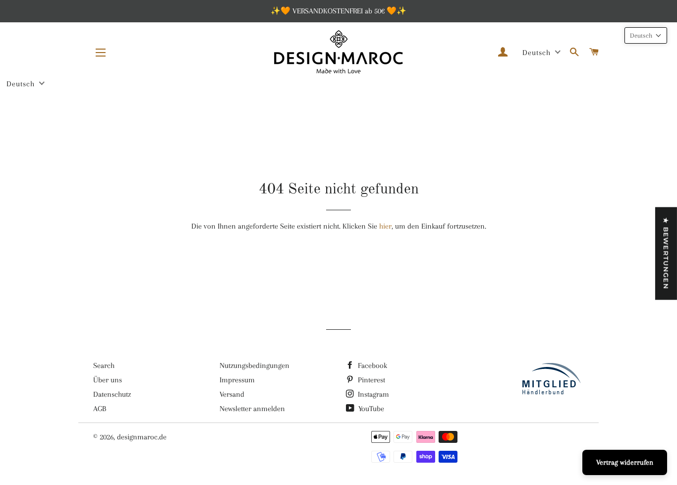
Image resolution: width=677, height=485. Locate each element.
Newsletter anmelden (252, 408)
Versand (232, 394)
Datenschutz (112, 394)
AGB (99, 408)
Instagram (372, 394)
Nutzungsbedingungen (254, 365)
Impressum (237, 379)
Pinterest (370, 379)
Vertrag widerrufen (624, 462)
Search (103, 365)
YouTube (370, 408)
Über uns (107, 379)
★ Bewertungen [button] (666, 254)
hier (385, 226)
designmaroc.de (142, 436)
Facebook (371, 365)
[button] (646, 35)
